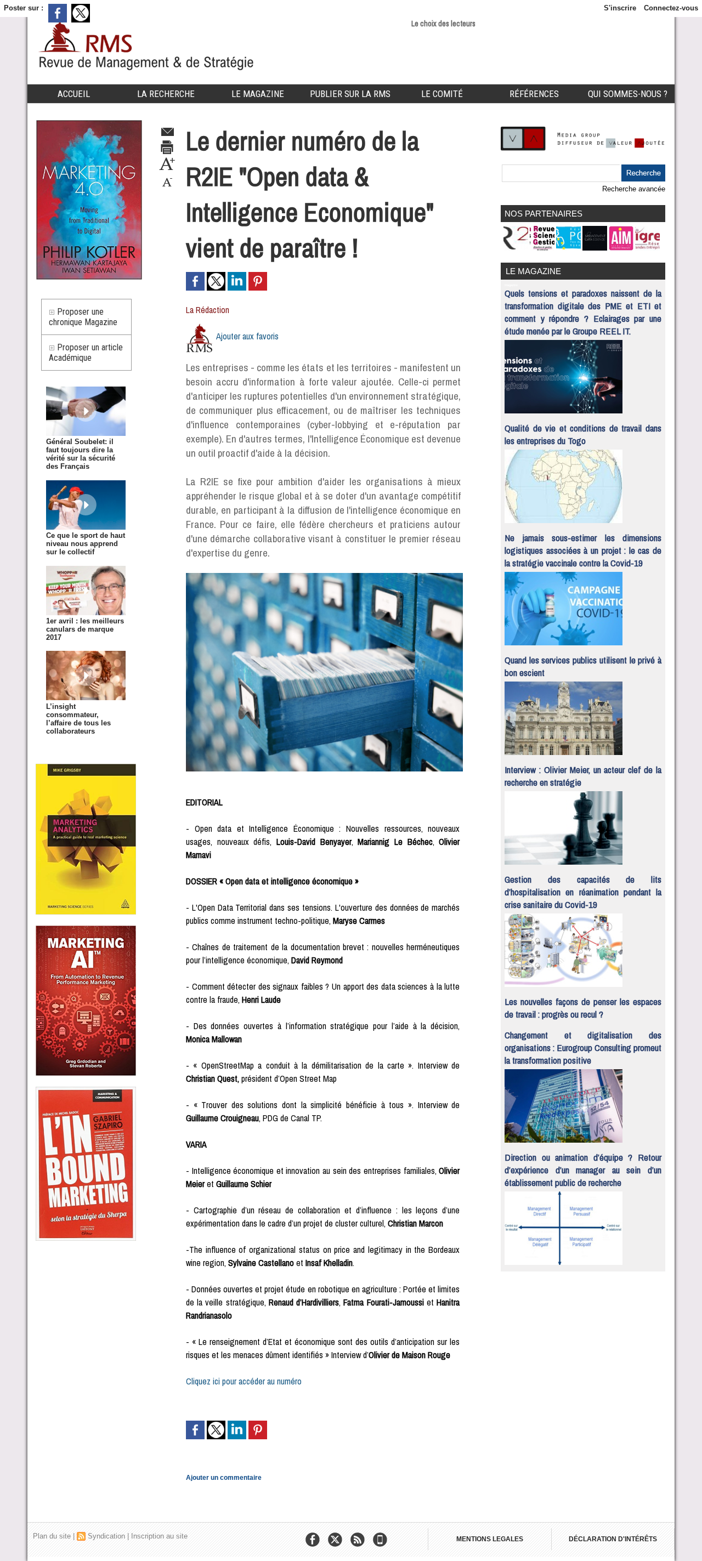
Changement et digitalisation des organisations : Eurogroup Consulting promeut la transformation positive (583, 1047)
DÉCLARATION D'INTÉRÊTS (613, 1539)
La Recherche (166, 93)
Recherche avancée (633, 189)
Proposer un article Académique (86, 352)
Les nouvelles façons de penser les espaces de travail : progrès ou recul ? (583, 1007)
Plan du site (52, 1536)
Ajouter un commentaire (224, 1477)
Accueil (74, 93)
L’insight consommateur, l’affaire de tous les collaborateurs (78, 718)
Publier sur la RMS (350, 93)
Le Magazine (257, 93)
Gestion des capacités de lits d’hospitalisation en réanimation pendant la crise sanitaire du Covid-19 (583, 892)
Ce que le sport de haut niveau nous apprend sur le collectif (85, 543)
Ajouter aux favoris (247, 336)
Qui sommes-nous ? (627, 93)
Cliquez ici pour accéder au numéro (244, 1381)
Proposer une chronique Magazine (83, 316)
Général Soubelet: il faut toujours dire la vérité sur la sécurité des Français (80, 454)
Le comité (442, 93)
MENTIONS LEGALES (489, 1539)
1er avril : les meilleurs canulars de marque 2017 (85, 629)
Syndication (106, 1536)
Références (534, 93)
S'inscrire (620, 8)
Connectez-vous (671, 8)
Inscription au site (159, 1536)
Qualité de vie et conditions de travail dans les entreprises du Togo (583, 434)
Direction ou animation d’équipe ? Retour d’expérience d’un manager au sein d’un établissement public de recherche (583, 1170)
